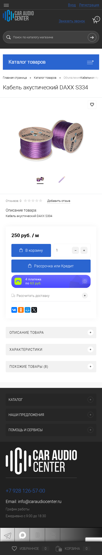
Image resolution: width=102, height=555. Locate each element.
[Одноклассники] (21, 310)
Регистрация (89, 5)
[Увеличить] (51, 140)
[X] (34, 310)
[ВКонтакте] (14, 310)
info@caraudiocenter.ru (39, 501)
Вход (72, 5)
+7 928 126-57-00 (25, 490)
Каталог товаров (27, 62)
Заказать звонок (72, 21)
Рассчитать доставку (33, 296)
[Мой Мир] (27, 310)
